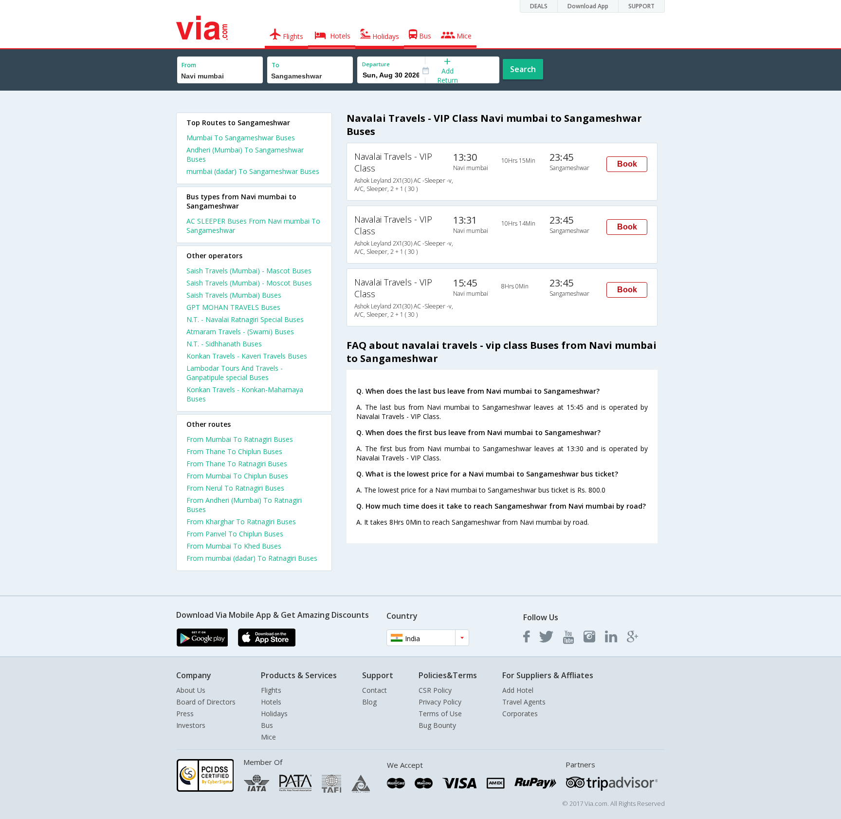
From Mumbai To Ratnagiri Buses (239, 439)
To (275, 65)
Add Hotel (517, 690)
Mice (268, 737)
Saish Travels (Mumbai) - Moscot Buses (249, 282)
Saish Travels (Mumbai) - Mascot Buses (248, 270)
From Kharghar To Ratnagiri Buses (241, 521)
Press (185, 713)
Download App (587, 6)
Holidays (274, 713)
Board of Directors (206, 701)
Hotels (271, 701)
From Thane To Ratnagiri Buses (236, 463)
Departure (376, 64)
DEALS (539, 6)
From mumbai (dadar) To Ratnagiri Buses (251, 558)
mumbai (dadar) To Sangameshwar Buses (252, 171)
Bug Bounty (437, 725)
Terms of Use (440, 713)
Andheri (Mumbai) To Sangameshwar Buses (245, 154)
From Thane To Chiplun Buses (234, 451)
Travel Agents (524, 701)
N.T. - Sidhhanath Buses (224, 343)
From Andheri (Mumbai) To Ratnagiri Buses (244, 504)
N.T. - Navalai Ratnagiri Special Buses (245, 319)
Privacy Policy (440, 701)
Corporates (520, 713)
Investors (190, 725)
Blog (369, 701)
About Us (190, 690)
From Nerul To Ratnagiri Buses (235, 488)
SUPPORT (641, 6)
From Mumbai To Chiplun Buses (237, 475)
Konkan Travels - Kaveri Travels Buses (246, 356)
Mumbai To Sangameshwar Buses (240, 137)
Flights (271, 690)
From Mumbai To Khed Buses (233, 546)
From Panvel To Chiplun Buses (234, 533)
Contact (374, 690)
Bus (267, 725)
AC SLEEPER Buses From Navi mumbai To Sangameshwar (253, 225)
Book (627, 164)
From (189, 65)
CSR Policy (435, 690)
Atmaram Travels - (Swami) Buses (240, 331)
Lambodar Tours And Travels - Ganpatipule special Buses (234, 372)
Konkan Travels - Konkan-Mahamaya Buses (244, 394)
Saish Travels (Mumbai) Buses (233, 295)
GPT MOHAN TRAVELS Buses (233, 307)
